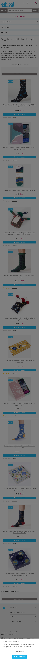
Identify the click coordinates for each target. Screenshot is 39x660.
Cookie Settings (19, 651)
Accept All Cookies (19, 656)
